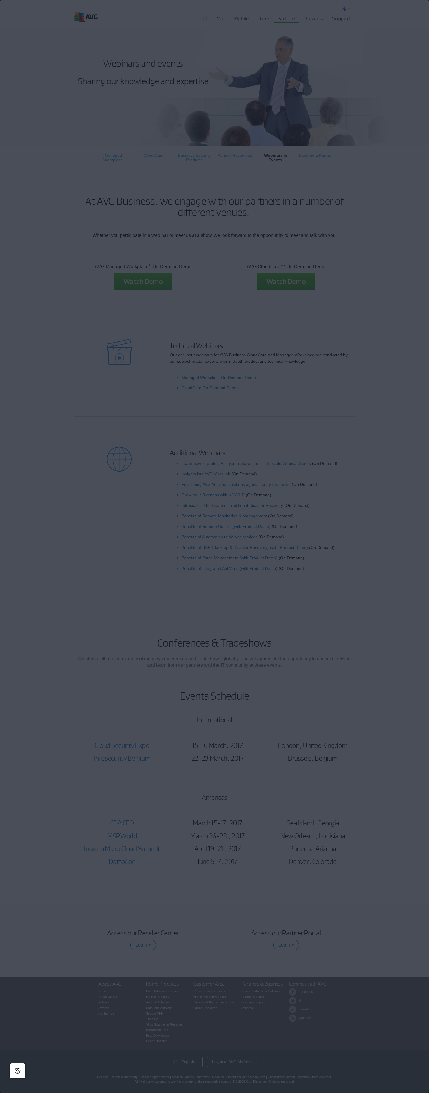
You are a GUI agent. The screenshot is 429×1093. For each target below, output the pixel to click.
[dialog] (214, 546)
